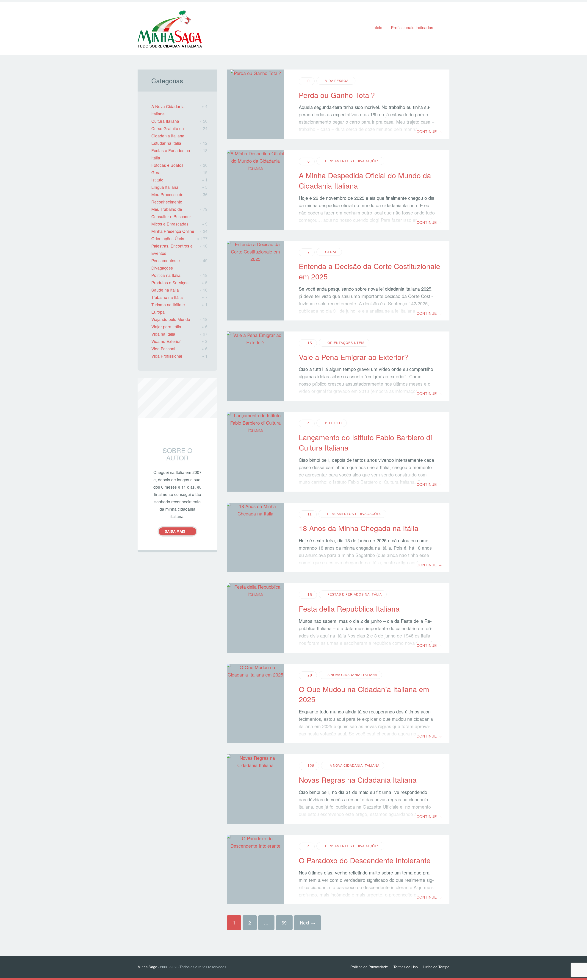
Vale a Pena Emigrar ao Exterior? (353, 356)
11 (309, 514)
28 (309, 675)
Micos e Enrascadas (169, 224)
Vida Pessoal (338, 81)
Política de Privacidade (369, 966)
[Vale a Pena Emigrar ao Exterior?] (255, 366)
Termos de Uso (405, 966)
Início (377, 27)
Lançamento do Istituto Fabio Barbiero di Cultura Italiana (365, 442)
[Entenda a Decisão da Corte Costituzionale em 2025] (255, 280)
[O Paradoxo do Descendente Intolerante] (255, 869)
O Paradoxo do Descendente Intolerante (365, 860)
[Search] (443, 22)
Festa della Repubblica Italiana (349, 608)
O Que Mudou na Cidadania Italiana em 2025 (364, 694)
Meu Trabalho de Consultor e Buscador (171, 212)
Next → (307, 922)
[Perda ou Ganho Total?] (255, 104)
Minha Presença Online (172, 231)
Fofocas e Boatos (167, 165)
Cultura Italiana (165, 121)
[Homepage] (170, 28)
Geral (331, 252)
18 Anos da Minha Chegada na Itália (358, 528)
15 (309, 343)
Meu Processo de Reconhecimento (167, 198)
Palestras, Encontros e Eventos (172, 249)
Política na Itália (165, 275)
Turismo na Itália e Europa (168, 308)
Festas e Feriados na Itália (354, 594)
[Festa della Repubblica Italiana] (255, 618)
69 (284, 922)
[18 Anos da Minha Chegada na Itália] (255, 537)
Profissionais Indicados (412, 27)
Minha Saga (147, 966)
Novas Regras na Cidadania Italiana (358, 779)
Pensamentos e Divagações (352, 161)
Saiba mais (175, 531)
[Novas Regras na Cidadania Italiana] (255, 789)
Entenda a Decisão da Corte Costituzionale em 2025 (369, 271)
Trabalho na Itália (167, 297)
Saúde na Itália (165, 290)
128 (310, 766)
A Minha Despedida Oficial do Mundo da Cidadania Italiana (365, 180)
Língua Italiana (164, 187)
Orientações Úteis (346, 343)
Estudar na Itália (166, 143)
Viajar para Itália (166, 326)
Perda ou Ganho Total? (337, 94)
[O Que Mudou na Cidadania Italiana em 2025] (255, 703)
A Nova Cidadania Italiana (352, 675)
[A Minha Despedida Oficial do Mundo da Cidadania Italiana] (255, 190)
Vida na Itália (163, 334)
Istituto (333, 423)
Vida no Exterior (166, 341)
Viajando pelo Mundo (170, 319)
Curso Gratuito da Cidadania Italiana (167, 132)
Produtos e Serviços (169, 282)
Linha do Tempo (436, 966)
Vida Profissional (166, 356)
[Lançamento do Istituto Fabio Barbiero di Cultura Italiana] (255, 452)
